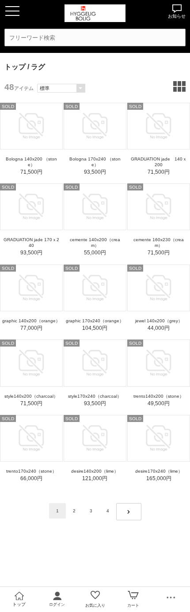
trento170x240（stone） (31, 471)
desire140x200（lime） (94, 471)
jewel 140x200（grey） (158, 320)
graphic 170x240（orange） (95, 320)
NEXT (128, 511)
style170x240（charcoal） (95, 396)
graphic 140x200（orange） (31, 320)
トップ (15, 67)
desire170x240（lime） (158, 471)
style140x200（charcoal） (31, 396)
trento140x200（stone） (158, 396)
